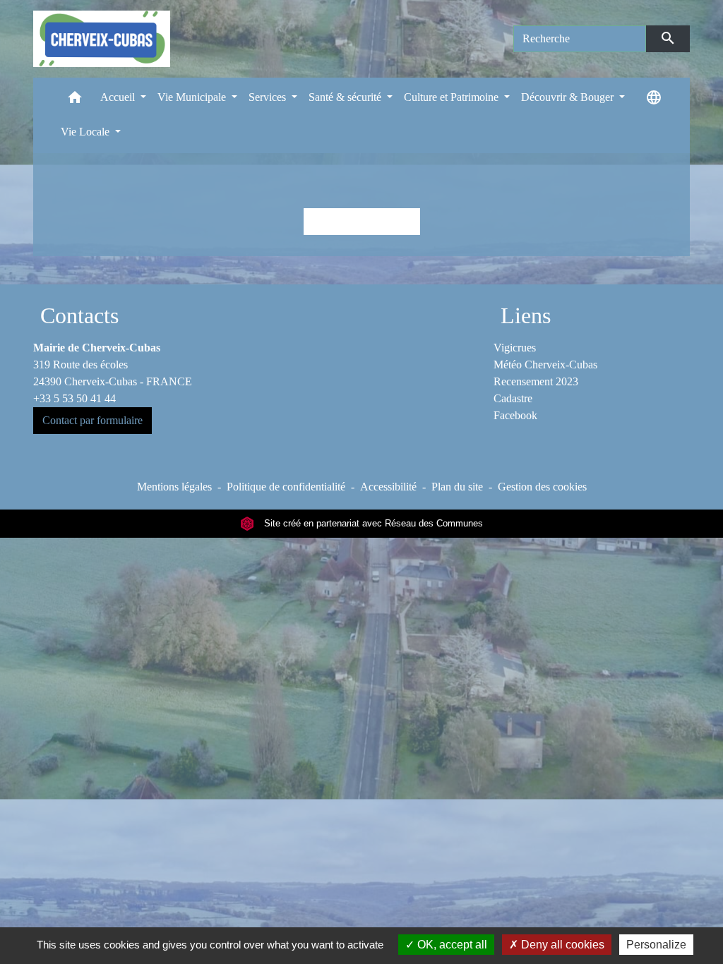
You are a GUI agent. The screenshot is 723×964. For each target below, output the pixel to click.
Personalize (656, 945)
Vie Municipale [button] (193, 97)
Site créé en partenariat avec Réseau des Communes (372, 523)
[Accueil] (101, 39)
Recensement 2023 (536, 381)
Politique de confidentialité (286, 487)
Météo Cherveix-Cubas (545, 364)
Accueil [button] (119, 97)
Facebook (515, 415)
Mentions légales (174, 487)
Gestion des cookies (542, 487)
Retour (362, 221)
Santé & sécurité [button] (346, 97)
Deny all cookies (561, 945)
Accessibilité (388, 487)
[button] (75, 100)
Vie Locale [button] (86, 132)
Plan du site (457, 487)
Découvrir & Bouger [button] (568, 97)
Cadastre (513, 398)
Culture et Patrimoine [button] (452, 97)
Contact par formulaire (92, 420)
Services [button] (269, 97)
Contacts (79, 315)
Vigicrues (515, 348)
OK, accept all (450, 945)
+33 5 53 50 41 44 (74, 398)
